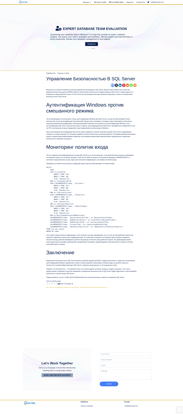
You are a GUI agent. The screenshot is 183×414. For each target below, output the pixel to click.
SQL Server (49, 287)
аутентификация (58, 287)
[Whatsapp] (131, 85)
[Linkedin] (120, 85)
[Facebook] (112, 85)
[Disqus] (91, 316)
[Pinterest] (123, 85)
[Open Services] (90, 2)
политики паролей (85, 287)
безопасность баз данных (71, 287)
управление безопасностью (99, 287)
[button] (24, 35)
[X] (116, 85)
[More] (135, 85)
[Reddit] (127, 85)
